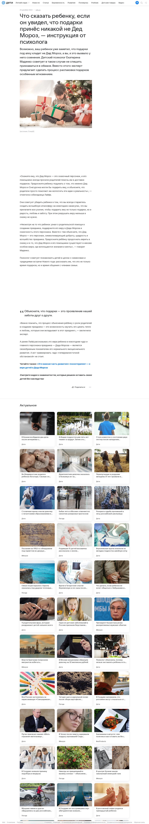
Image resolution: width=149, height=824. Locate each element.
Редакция (56, 822)
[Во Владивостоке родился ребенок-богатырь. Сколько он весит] (37, 466)
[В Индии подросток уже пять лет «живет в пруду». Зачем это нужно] (74, 429)
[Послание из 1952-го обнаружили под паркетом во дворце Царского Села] (37, 540)
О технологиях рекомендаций (72, 822)
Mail (3, 822)
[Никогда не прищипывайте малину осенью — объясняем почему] (74, 763)
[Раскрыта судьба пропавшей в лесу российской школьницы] (111, 503)
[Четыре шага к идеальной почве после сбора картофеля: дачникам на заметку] (74, 689)
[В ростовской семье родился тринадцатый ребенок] (111, 800)
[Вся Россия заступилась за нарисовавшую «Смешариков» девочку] (37, 689)
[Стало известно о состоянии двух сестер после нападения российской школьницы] (111, 429)
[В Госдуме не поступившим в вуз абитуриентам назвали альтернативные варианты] (74, 800)
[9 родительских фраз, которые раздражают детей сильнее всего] (37, 615)
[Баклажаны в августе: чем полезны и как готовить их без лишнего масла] (111, 726)
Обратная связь (139, 822)
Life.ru (38, 10)
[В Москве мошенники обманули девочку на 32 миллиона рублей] (74, 652)
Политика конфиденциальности (94, 822)
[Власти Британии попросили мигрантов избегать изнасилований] (37, 652)
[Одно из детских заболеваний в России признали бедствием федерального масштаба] (74, 615)
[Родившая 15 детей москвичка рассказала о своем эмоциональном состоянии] (74, 540)
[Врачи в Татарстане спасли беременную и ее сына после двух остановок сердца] (74, 577)
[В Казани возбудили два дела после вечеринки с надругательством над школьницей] (37, 429)
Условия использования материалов (119, 822)
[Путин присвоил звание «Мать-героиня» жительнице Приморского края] (37, 726)
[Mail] (3, 3)
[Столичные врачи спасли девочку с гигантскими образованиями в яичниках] (37, 503)
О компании (11, 822)
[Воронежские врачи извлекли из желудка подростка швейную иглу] (111, 540)
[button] (56, 104)
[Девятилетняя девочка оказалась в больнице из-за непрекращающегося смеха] (74, 466)
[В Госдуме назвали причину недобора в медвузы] (37, 763)
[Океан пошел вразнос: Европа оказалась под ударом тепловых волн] (37, 577)
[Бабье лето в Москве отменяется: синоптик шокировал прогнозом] (74, 503)
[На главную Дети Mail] (9, 3)
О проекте (48, 822)
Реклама (20, 822)
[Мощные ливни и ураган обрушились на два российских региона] (37, 800)
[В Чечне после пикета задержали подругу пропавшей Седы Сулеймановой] (74, 726)
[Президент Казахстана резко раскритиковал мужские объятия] (111, 615)
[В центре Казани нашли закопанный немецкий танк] (111, 763)
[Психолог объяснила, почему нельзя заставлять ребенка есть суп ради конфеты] (111, 652)
